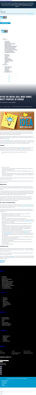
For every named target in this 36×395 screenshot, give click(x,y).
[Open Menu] (1, 22)
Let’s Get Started (4, 23)
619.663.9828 (15, 4)
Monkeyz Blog (7, 68)
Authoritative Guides (8, 71)
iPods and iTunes (28, 220)
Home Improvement (5, 322)
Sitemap (3, 385)
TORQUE (6, 57)
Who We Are (7, 54)
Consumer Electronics (5, 318)
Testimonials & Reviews (9, 60)
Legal (3, 321)
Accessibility (4, 381)
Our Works (2, 312)
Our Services (7, 41)
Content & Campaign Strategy (10, 48)
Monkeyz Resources (8, 66)
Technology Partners (8, 59)
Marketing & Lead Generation (10, 43)
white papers (12, 256)
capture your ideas (22, 147)
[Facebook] (9, 76)
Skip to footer (9, 0)
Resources (5, 64)
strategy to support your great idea (27, 206)
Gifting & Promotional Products (10, 47)
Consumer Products (5, 317)
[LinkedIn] (9, 81)
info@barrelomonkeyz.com (23, 4)
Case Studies (7, 70)
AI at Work (4, 305)
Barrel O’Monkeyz (26, 231)
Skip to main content (3, 0)
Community (7, 69)
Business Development (7, 106)
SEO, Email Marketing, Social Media (11, 49)
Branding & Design (8, 44)
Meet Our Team (7, 58)
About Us (3, 292)
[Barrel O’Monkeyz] (3, 18)
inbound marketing (8, 233)
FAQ (5, 63)
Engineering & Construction (6, 323)
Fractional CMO (7, 42)
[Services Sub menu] (7, 39)
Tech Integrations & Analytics (10, 52)
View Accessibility (31, 13)
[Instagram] (9, 78)
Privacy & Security (5, 380)
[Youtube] (1, 374)
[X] (9, 80)
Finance (3, 320)
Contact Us (2, 346)
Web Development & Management (11, 46)
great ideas (7, 140)
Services (4, 39)
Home (1, 106)
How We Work (7, 55)
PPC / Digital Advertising (6, 286)
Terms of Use (4, 383)
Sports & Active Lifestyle (6, 325)
